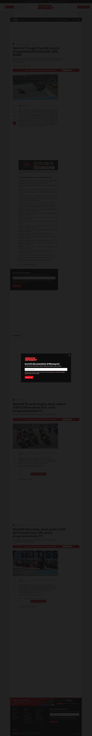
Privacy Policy (51, 372)
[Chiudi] (69, 355)
